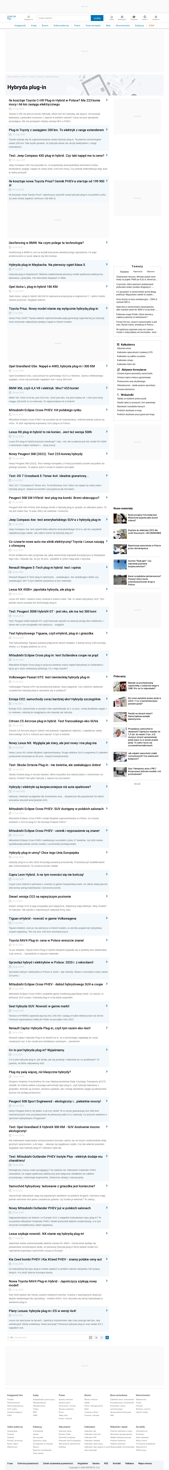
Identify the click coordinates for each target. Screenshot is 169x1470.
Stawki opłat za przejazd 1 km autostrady (136, 402)
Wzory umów (141, 1440)
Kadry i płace (12, 1444)
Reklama (129, 1463)
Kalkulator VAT (90, 1437)
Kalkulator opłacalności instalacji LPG (135, 352)
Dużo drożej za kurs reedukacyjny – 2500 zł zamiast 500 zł (136, 300)
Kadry (34, 25)
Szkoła (36, 1434)
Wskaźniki (127, 395)
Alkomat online (124, 348)
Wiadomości (141, 1399)
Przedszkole (38, 1431)
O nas (10, 1463)
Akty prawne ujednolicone (69, 1444)
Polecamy (120, 676)
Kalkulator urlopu (125, 360)
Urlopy (35, 1409)
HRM (35, 1415)
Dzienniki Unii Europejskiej (70, 1440)
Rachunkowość (13, 1403)
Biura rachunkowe (118, 1395)
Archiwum (140, 1434)
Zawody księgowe (14, 1412)
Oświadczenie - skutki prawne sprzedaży (136, 385)
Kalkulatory (128, 344)
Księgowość (20, 25)
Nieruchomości (123, 25)
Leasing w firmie (91, 1412)
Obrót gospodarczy (15, 1406)
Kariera (96, 1463)
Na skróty (140, 1427)
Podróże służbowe (118, 1440)
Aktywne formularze (134, 369)
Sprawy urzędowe (66, 1409)
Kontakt (117, 1463)
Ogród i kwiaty (142, 1412)
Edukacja (139, 25)
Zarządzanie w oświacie (43, 1444)
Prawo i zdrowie (65, 1418)
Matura (36, 1447)
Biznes (45, 25)
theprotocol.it (141, 1447)
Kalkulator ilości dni (126, 364)
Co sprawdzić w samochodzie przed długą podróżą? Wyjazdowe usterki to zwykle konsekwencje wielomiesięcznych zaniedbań (136, 293)
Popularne (124, 271)
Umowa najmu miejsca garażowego (134, 377)
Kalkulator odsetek (92, 1440)
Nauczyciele (38, 1437)
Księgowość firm (15, 1395)
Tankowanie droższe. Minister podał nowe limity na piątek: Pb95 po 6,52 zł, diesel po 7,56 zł (136, 278)
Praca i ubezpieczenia (93, 1406)
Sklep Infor (63, 1415)
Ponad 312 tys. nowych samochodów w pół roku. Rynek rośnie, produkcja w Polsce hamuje (136, 323)
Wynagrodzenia (39, 1403)
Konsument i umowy (67, 1406)
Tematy (32, 77)
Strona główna (13, 77)
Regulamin (83, 1463)
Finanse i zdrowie (91, 1415)
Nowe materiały (123, 508)
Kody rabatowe (142, 1437)
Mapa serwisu (145, 1463)
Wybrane (150, 271)
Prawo (77, 25)
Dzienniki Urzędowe (67, 1437)
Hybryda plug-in (52, 77)
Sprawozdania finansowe (120, 1412)
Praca (61, 1412)
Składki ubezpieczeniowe (120, 1437)
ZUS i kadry (12, 1409)
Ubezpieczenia (39, 1406)
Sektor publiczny (61, 25)
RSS (106, 1463)
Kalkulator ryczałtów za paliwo (131, 356)
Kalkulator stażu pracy (93, 1444)
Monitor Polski (65, 1434)
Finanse (139, 1406)
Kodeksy (62, 1447)
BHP (35, 1412)
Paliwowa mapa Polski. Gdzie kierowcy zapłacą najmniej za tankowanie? (134, 315)
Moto (108, 25)
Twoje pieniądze (93, 25)
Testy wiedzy (38, 1453)
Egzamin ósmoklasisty (42, 1450)
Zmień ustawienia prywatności (58, 1463)
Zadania (10, 1437)
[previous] (90, 1337)
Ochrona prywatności (27, 1463)
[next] (107, 1337)
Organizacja (12, 1431)
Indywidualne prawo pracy (44, 1399)
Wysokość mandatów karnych (131, 406)
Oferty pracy (141, 1450)
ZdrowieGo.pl (141, 1431)
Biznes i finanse (91, 1399)
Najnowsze (137, 271)
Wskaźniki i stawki (118, 1427)
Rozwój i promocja (15, 1440)
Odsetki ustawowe (117, 1444)
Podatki (10, 1399)
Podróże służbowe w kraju (129, 410)
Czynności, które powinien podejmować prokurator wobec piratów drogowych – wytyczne (135, 285)
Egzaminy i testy (40, 1440)
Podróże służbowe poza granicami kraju (136, 414)
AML (112, 1415)
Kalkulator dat (90, 1431)
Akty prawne (64, 1427)
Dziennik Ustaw (65, 1431)
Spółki (87, 1403)
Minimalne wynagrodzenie (121, 1434)
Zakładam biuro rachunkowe (122, 1399)
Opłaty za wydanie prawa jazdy (131, 398)
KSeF (151, 25)
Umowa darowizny (126, 389)
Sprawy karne (64, 1403)
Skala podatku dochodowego (122, 1447)
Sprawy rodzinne (66, 1399)
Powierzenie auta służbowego (131, 381)
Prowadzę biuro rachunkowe (122, 1403)
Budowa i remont (143, 1409)
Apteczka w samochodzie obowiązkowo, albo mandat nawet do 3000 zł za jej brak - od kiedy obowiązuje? (136, 308)
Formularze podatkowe (145, 1444)
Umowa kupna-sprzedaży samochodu (134, 373)
